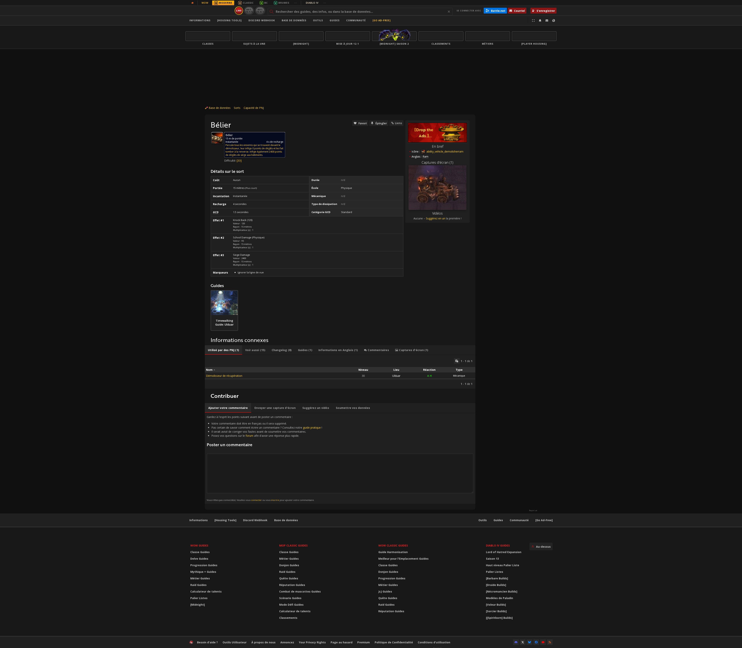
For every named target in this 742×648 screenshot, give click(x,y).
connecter (256, 500)
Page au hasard (341, 642)
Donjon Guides (289, 565)
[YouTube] (543, 642)
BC (266, 2)
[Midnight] (197, 604)
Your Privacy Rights (312, 642)
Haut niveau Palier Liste (502, 565)
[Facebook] (536, 642)
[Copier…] (457, 361)
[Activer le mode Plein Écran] (533, 20)
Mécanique (459, 375)
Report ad (533, 511)
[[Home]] (209, 10)
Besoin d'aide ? (207, 642)
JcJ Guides (385, 591)
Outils (482, 520)
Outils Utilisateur (235, 642)
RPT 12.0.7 (260, 10)
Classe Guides (200, 552)
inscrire (275, 500)
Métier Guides (200, 578)
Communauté (356, 20)
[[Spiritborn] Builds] (499, 618)
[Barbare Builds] (497, 578)
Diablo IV (316, 2)
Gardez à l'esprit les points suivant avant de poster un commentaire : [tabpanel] (264, 458)
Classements (288, 618)
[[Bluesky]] (529, 642)
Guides (335, 20)
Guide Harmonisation (393, 552)
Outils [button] (318, 20)
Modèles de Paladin (499, 598)
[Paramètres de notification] (540, 20)
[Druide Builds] (496, 585)
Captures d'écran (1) (437, 162)
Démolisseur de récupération (224, 376)
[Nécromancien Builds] (501, 591)
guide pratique (312, 427)
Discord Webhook (261, 20)
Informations (199, 20)
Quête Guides (288, 578)
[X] (523, 642)
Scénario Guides (290, 598)
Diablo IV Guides (498, 545)
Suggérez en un (435, 218)
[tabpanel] (340, 372)
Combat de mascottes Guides (300, 591)
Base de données (294, 20)
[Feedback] (547, 20)
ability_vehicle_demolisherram (444, 151)
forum (249, 435)
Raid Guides (198, 585)
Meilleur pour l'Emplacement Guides (403, 558)
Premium (363, 642)
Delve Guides (199, 558)
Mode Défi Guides (291, 604)
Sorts (237, 108)
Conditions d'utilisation (434, 642)
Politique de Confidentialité (394, 642)
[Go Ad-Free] (382, 20)
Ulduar (396, 376)
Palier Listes (199, 598)
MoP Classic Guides (293, 545)
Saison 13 (492, 558)
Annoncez (287, 642)
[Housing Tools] (225, 520)
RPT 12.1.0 (249, 10)
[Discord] (516, 642)
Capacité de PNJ (254, 108)
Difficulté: (230, 160)
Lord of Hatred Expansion (503, 552)
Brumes (283, 2)
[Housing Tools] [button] (229, 20)
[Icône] (217, 138)
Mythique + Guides (203, 572)
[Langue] (553, 20)
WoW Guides (199, 545)
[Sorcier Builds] (496, 611)
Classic (248, 2)
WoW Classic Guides (393, 545)
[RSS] (550, 642)
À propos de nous (263, 642)
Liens (398, 123)
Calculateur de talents (206, 591)
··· (295, 2)
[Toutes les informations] (192, 3)
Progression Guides (203, 565)
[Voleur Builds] (496, 604)
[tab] (223, 350)
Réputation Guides (292, 585)
